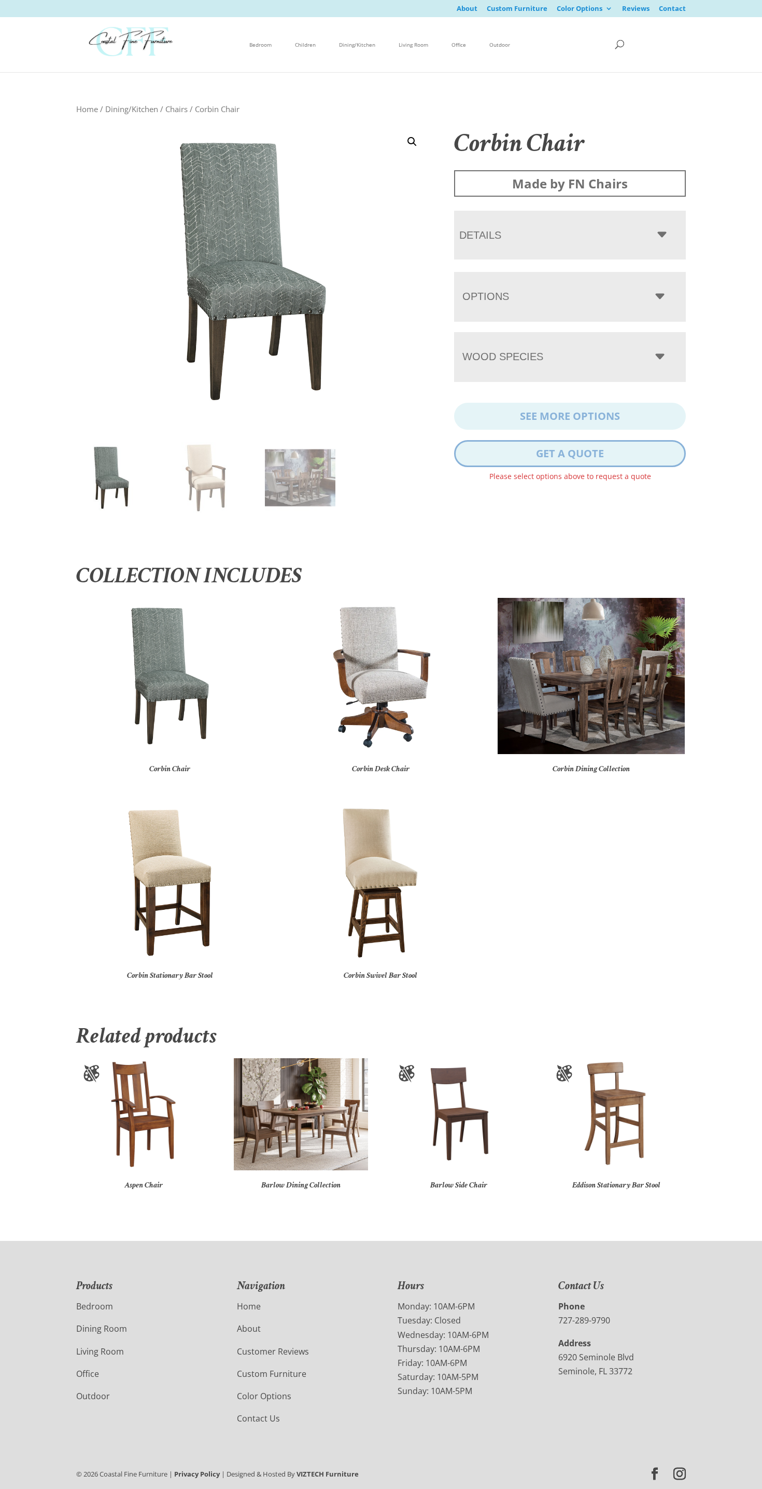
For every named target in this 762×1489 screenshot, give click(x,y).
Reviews (636, 9)
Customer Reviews (273, 1351)
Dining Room (101, 1328)
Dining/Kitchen (357, 44)
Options (485, 296)
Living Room (413, 44)
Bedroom (260, 44)
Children (305, 44)
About (467, 9)
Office (458, 44)
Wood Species (502, 356)
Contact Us (258, 1418)
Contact (672, 9)
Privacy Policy (197, 1474)
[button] (412, 141)
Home (87, 109)
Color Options (579, 9)
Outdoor (499, 44)
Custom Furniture (517, 9)
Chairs (176, 109)
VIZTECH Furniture (328, 1474)
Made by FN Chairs (570, 183)
